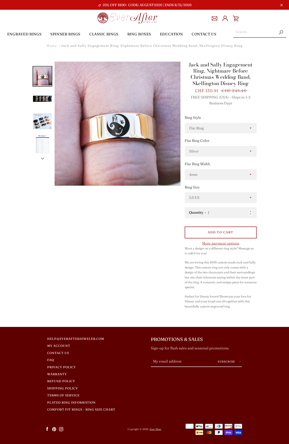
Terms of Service (63, 395)
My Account (58, 346)
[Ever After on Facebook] (47, 429)
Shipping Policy (62, 388)
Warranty (57, 374)
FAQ (50, 360)
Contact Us (204, 34)
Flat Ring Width (197, 164)
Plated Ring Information (71, 402)
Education (171, 34)
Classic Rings (103, 34)
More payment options (220, 243)
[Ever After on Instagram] (61, 429)
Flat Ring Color (197, 140)
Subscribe (227, 361)
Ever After (155, 429)
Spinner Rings (65, 34)
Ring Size (192, 187)
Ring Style (193, 117)
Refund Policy (61, 381)
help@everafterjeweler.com (75, 339)
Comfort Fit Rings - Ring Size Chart (81, 409)
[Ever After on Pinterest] (54, 429)
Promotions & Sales (177, 339)
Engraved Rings (24, 34)
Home (52, 46)
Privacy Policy (61, 367)
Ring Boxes (139, 34)
